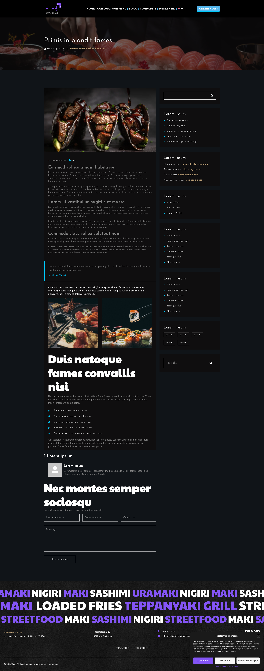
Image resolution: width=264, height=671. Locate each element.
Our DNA (103, 8)
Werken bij (167, 8)
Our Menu (119, 8)
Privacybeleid (232, 666)
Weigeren (225, 660)
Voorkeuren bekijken (248, 660)
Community (148, 8)
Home (91, 8)
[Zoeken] (210, 362)
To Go (133, 8)
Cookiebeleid (220, 666)
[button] (258, 636)
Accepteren (203, 660)
